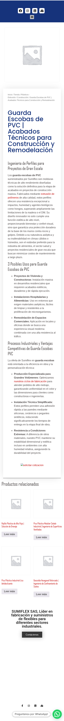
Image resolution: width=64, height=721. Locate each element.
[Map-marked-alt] (41, 705)
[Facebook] (20, 10)
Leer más (9, 534)
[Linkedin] (34, 10)
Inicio (10, 95)
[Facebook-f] (22, 705)
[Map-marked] (42, 10)
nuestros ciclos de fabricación (30, 381)
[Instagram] (27, 10)
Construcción (22, 97)
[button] (32, 17)
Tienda (17, 95)
